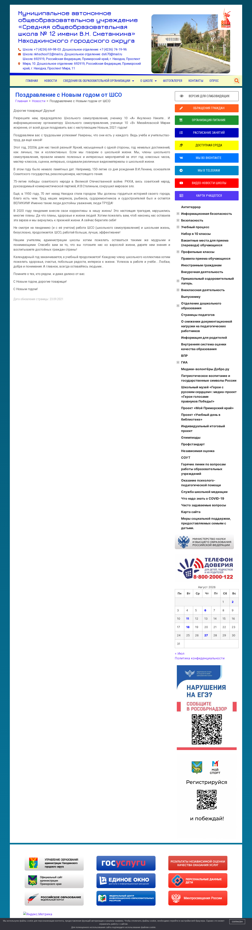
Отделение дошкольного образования (201, 305)
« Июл (179, 653)
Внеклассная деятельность (203, 290)
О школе (146, 81)
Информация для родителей (204, 338)
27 (206, 635)
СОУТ (185, 457)
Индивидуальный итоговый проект (203, 428)
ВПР (184, 356)
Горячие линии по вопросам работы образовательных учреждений (203, 469)
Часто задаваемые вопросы (203, 505)
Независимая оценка (197, 451)
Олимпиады (190, 437)
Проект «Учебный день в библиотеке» (200, 417)
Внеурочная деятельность (202, 272)
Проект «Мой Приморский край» (207, 408)
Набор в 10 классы (196, 234)
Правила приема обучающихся (205, 258)
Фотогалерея (172, 81)
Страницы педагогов (198, 315)
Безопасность (192, 220)
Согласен (237, 922)
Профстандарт (193, 444)
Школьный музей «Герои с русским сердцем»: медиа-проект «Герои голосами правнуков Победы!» (209, 394)
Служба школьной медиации (204, 492)
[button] (237, 81)
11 (187, 618)
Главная (32, 81)
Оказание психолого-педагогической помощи (201, 482)
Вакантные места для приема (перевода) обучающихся (204, 242)
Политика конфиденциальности (200, 658)
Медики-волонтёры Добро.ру (205, 369)
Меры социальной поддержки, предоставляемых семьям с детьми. (206, 523)
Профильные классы (197, 252)
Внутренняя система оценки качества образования (203, 346)
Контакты (195, 81)
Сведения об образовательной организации (96, 81)
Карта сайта (190, 512)
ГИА (184, 362)
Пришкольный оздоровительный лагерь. (207, 281)
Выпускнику (190, 297)
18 (188, 627)
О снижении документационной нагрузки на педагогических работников (206, 326)
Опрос (214, 81)
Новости (50, 81)
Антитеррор (191, 207)
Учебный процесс (195, 227)
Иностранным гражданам (201, 265)
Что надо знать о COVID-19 (202, 498)
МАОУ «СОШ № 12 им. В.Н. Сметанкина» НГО (57, 850)
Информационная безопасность (206, 214)
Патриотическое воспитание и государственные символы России (208, 378)
